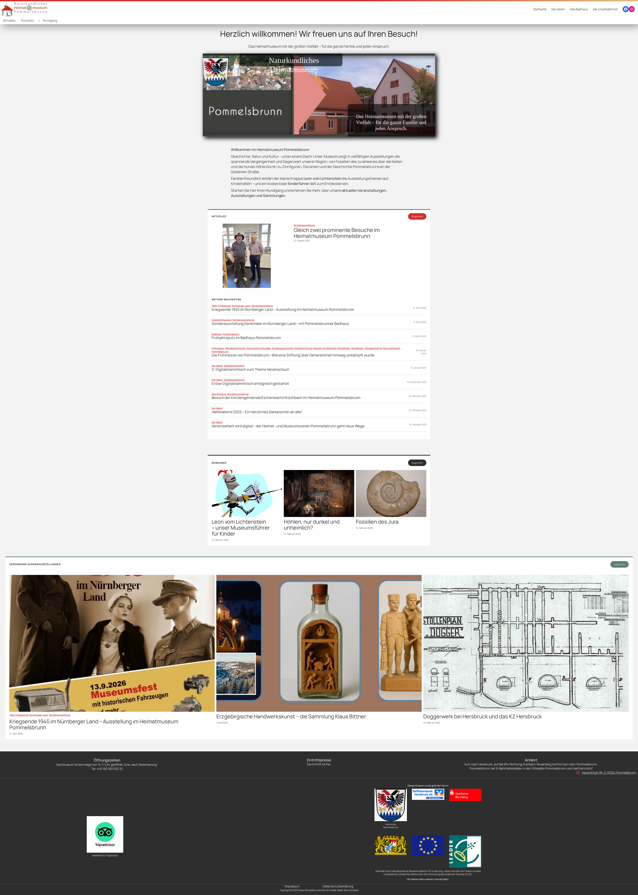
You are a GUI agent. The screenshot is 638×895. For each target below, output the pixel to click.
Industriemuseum (221, 319)
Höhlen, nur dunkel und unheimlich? (312, 525)
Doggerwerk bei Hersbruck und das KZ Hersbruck (482, 716)
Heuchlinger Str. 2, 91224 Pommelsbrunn (609, 772)
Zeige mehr (417, 216)
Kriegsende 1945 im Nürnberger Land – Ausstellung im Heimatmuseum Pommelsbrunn (283, 309)
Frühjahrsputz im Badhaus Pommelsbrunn (246, 338)
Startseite (539, 9)
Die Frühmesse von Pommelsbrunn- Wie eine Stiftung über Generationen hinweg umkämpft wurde (293, 355)
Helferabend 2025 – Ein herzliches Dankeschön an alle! (257, 412)
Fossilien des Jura (377, 522)
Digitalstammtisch (234, 365)
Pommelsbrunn (220, 351)
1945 (214, 305)
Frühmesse (218, 348)
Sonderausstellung (304, 225)
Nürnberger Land (241, 305)
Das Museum (219, 394)
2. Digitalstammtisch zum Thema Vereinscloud (250, 369)
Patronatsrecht (391, 348)
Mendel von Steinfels (324, 348)
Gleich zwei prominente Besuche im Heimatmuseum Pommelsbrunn (337, 233)
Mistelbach (344, 348)
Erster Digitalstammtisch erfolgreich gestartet (250, 384)
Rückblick (27, 20)
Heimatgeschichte (235, 348)
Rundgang (50, 20)
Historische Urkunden (259, 348)
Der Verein (217, 365)
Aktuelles (9, 20)
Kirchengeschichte (282, 348)
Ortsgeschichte (373, 348)
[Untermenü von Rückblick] (39, 21)
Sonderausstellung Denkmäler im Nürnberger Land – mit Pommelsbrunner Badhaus (280, 324)
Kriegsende (224, 305)
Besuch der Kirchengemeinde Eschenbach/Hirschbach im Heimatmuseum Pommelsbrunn (286, 398)
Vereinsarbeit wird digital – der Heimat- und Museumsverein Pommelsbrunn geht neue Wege (288, 426)
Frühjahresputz (231, 334)
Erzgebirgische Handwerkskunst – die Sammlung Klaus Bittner (291, 716)
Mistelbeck (357, 348)
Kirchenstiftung (303, 348)
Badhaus (216, 334)
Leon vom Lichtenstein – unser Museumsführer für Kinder (241, 528)
